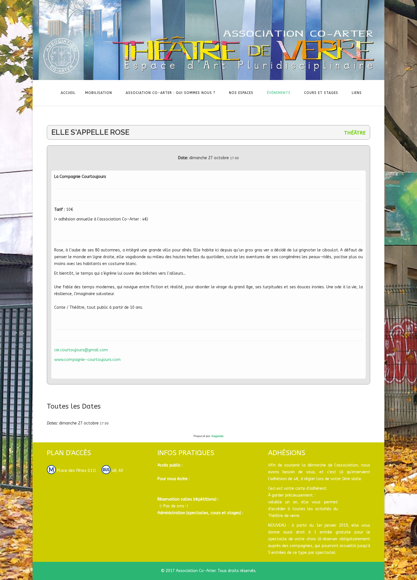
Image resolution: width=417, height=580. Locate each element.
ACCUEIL (68, 93)
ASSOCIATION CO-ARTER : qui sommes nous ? (170, 93)
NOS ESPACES (241, 93)
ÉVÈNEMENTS (278, 93)
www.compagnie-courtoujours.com (87, 359)
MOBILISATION (98, 93)
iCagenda (217, 436)
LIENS (357, 93)
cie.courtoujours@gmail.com (81, 350)
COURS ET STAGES (321, 93)
